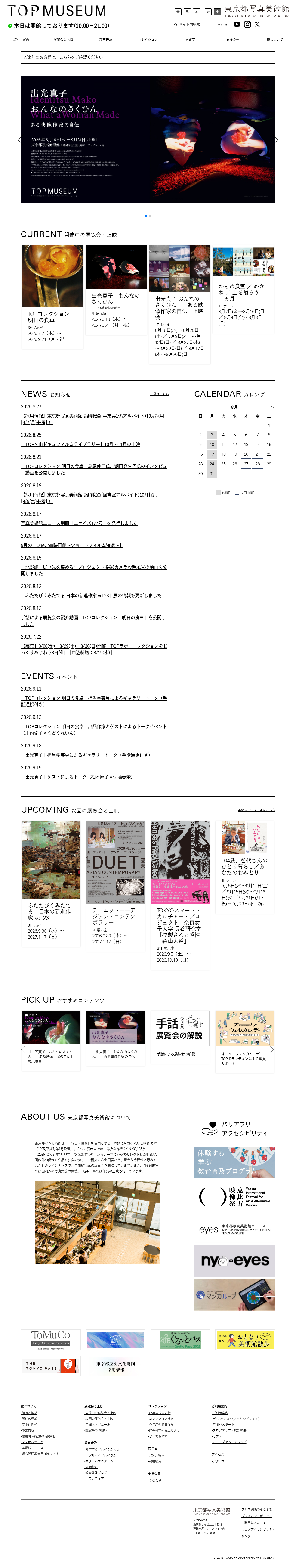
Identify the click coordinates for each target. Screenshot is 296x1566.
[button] (146, 216)
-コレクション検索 (161, 1419)
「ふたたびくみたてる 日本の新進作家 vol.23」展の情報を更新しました (91, 595)
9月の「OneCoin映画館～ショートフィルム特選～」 (72, 545)
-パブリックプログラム (100, 1455)
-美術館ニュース (32, 1448)
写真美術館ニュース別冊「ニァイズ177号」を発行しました (79, 523)
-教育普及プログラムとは (101, 1449)
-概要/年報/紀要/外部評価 (38, 1436)
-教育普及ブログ (95, 1473)
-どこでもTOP (157, 1436)
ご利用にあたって (253, 1523)
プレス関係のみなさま (256, 1509)
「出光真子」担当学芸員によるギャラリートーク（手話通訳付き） (87, 755)
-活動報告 (91, 1467)
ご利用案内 (21, 39)
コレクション (148, 39)
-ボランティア (94, 1478)
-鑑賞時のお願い (95, 1430)
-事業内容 (27, 1430)
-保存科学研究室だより (164, 1430)
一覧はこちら (159, 394)
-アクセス (218, 1461)
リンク (246, 1536)
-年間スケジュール (97, 1424)
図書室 (190, 39)
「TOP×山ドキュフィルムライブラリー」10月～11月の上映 (80, 444)
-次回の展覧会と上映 (98, 1419)
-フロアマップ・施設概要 (229, 1430)
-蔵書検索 (154, 1461)
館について (275, 39)
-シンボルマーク (32, 1442)
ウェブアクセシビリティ (258, 1529)
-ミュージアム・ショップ (229, 1442)
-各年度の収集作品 (161, 1424)
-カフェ (217, 1436)
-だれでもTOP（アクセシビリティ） (236, 1419)
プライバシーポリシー (256, 1516)
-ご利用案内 (156, 1455)
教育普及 (105, 39)
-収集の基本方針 (159, 1413)
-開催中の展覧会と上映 (100, 1413)
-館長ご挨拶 (29, 1413)
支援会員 (232, 39)
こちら (65, 57)
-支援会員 (154, 1480)
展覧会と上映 (63, 39)
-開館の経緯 (29, 1419)
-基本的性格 (29, 1424)
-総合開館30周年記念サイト (40, 1453)
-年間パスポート (223, 1424)
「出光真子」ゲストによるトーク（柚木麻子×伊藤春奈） (78, 777)
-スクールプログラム (98, 1461)
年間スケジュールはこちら (256, 810)
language (223, 24)
